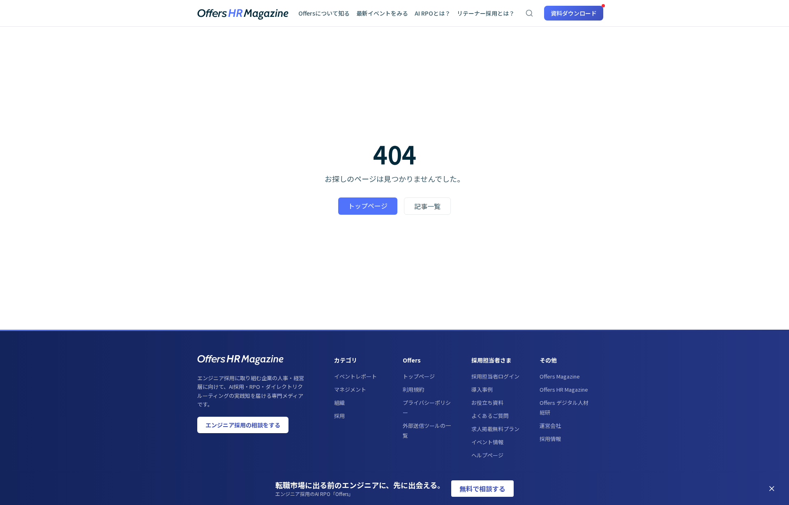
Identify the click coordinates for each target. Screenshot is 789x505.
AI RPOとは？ (432, 13)
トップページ (368, 206)
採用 (339, 416)
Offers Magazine (560, 376)
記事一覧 (427, 206)
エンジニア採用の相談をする (242, 425)
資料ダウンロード (574, 13)
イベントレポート (355, 376)
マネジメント (350, 389)
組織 (339, 402)
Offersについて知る (324, 13)
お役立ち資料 (487, 402)
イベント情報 (487, 442)
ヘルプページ (487, 455)
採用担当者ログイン (495, 376)
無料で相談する (482, 489)
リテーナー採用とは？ (485, 13)
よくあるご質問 (490, 416)
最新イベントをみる (382, 13)
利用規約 (413, 389)
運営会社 (550, 425)
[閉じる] (772, 488)
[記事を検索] (529, 13)
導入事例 (482, 389)
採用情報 (550, 439)
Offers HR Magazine (564, 389)
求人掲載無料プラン (495, 429)
